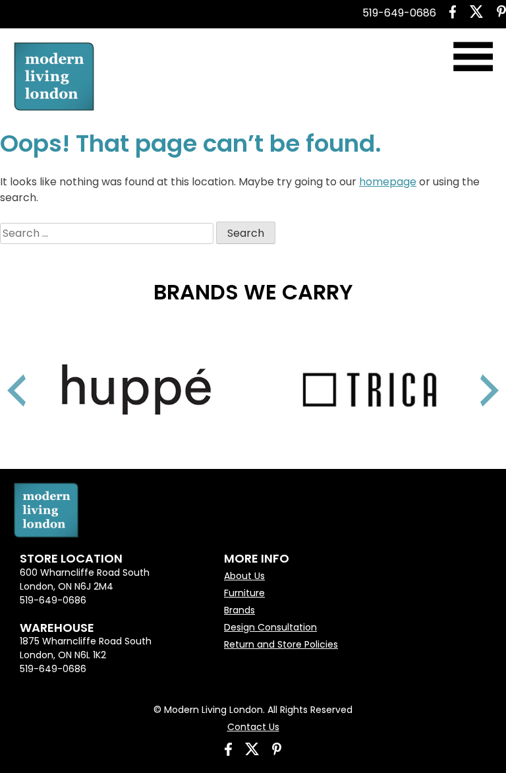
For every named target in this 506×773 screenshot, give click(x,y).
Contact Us (253, 726)
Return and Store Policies (281, 644)
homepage (387, 181)
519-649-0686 (399, 12)
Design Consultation (270, 627)
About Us (244, 575)
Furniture (244, 593)
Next (473, 374)
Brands (239, 610)
